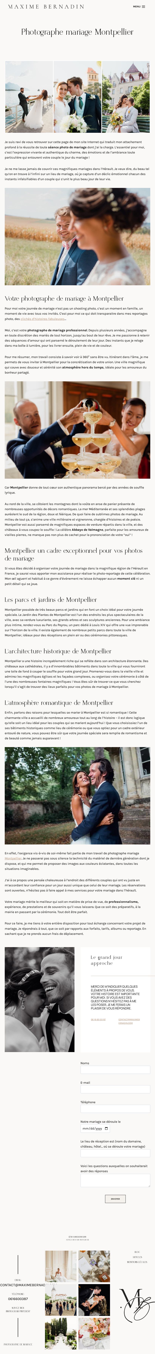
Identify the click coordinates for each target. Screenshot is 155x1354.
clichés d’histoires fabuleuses (42, 319)
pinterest (24, 1311)
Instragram (12, 1311)
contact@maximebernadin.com (28, 1285)
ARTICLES (137, 1257)
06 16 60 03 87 (98, 1019)
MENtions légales (137, 1262)
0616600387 (18, 1299)
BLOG (137, 1252)
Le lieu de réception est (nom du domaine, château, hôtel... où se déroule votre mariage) (113, 1143)
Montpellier (13, 858)
